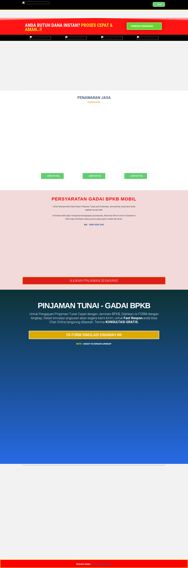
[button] (25, 37)
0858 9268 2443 (96, 224)
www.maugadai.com (101, 564)
